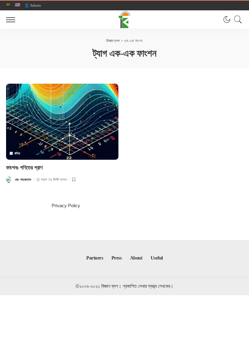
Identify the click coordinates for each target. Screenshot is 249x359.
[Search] (236, 19)
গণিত (17, 153)
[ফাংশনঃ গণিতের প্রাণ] (62, 122)
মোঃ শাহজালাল (23, 179)
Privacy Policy (66, 205)
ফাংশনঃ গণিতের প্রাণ (24, 168)
